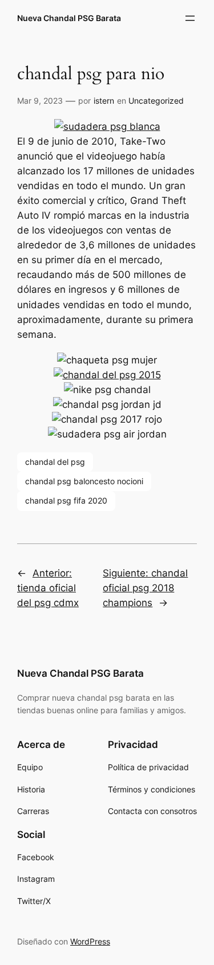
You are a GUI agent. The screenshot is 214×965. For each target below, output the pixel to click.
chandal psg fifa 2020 (66, 500)
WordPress (90, 941)
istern (104, 100)
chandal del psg (55, 462)
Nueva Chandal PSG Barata (69, 18)
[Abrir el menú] (190, 18)
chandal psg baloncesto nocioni (84, 481)
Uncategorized (156, 100)
